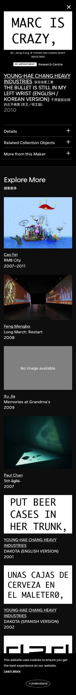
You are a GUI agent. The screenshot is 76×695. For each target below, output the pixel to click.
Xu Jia (9, 396)
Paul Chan (13, 475)
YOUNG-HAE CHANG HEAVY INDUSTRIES (37, 78)
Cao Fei (11, 254)
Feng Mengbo (17, 326)
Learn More (12, 671)
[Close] (69, 7)
